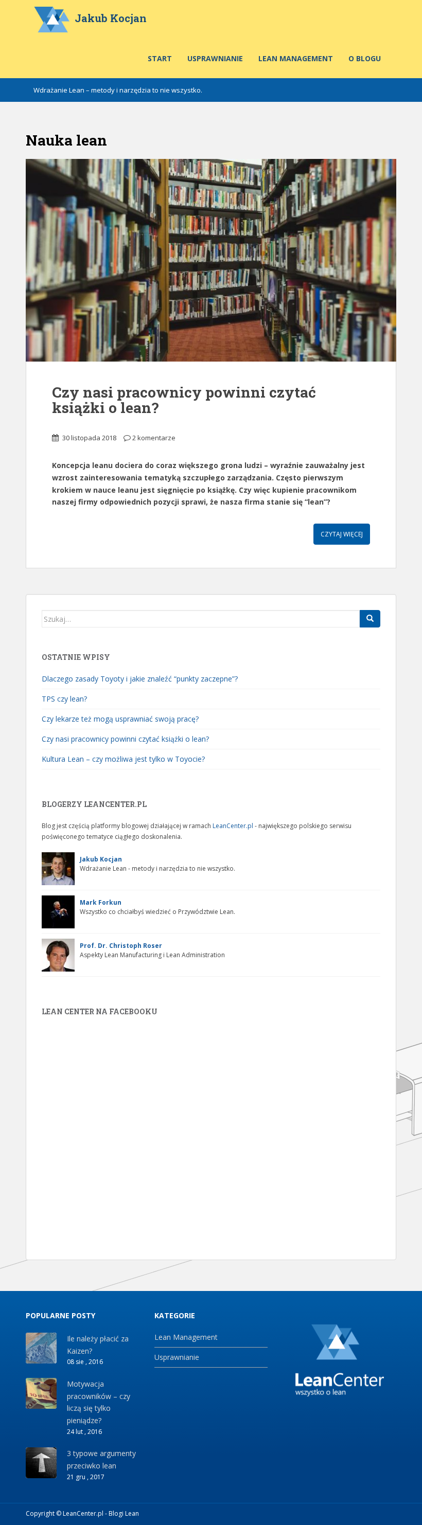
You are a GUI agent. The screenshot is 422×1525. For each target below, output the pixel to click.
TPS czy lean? (64, 699)
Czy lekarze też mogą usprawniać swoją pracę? (120, 719)
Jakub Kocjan (111, 18)
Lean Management (295, 58)
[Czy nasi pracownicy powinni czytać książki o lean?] (211, 260)
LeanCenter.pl (233, 825)
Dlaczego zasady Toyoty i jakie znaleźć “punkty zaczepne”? (140, 679)
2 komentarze (153, 437)
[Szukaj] (370, 618)
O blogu (364, 58)
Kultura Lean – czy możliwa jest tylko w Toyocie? (123, 759)
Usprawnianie (215, 58)
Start (160, 58)
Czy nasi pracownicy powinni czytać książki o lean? (184, 400)
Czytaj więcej (342, 534)
